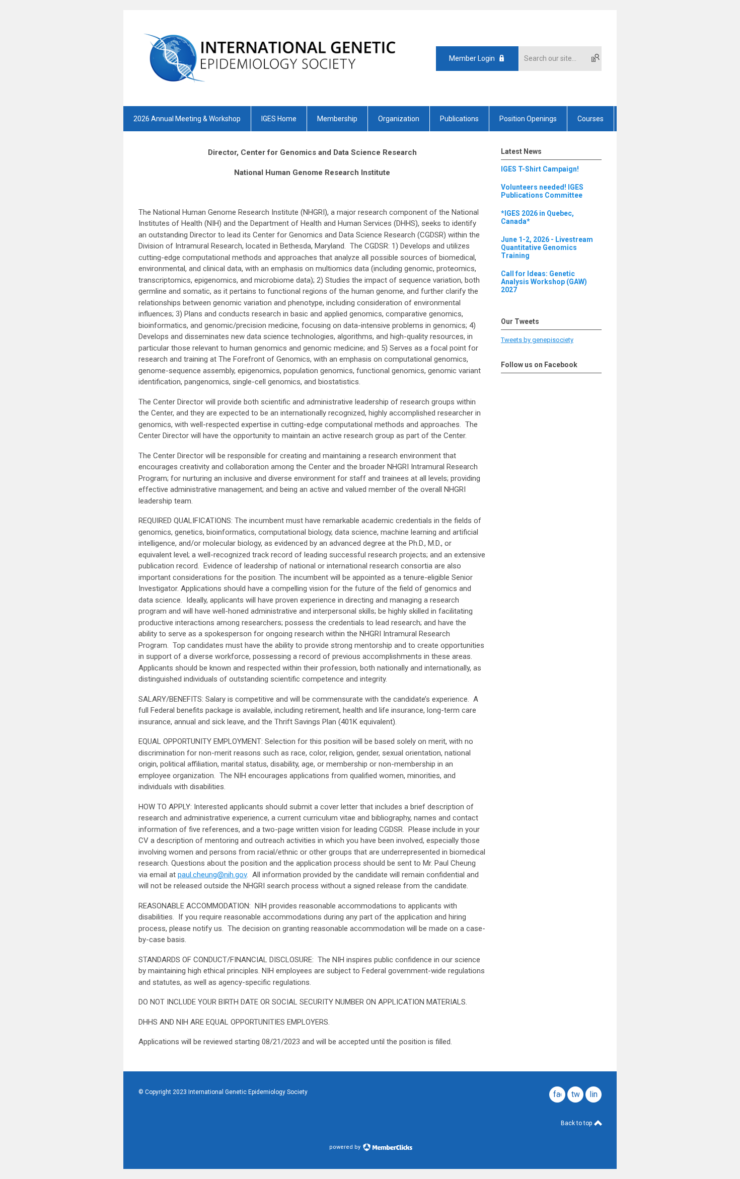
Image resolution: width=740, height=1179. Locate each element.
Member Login (472, 58)
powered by (345, 1147)
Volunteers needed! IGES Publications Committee (542, 191)
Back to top (577, 1123)
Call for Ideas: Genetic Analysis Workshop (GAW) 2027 (544, 282)
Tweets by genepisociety (537, 340)
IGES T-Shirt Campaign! (540, 169)
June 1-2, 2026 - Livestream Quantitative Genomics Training (547, 247)
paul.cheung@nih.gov (212, 874)
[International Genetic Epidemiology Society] (269, 88)
